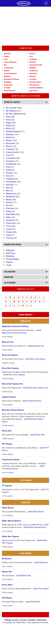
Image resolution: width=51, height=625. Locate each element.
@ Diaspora (11, 110)
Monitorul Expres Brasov (13, 410)
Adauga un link (11, 620)
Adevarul (7, 53)
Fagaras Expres (9, 396)
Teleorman (11, 222)
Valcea (9, 231)
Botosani (10, 134)
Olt (7, 205)
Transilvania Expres (10, 459)
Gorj (8, 175)
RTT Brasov (7, 443)
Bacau (9, 125)
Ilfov (8, 190)
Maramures (11, 193)
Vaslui (9, 234)
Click (6, 59)
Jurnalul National (10, 73)
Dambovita (11, 163)
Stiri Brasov (7, 597)
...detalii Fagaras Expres (31, 400)
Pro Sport (32, 79)
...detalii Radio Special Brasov (34, 527)
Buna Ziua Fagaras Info (12, 383)
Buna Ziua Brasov (10, 355)
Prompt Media (12, 258)
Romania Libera (35, 82)
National (32, 76)
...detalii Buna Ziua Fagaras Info (35, 387)
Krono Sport (7, 584)
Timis (8, 225)
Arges (9, 122)
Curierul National (10, 62)
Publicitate (42, 620)
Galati (9, 169)
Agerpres (10, 250)
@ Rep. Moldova (14, 113)
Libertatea (33, 73)
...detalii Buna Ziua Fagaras (13, 374)
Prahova (10, 208)
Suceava (10, 220)
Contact (23, 620)
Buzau (9, 146)
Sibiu (8, 217)
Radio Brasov (8, 507)
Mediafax (7, 76)
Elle (5, 65)
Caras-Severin (12, 152)
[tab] (25, 102)
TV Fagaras (7, 485)
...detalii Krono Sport (40, 588)
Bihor (8, 128)
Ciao (31, 56)
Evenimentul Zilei (35, 65)
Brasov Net (7, 571)
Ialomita (9, 184)
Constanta (11, 158)
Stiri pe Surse (34, 85)
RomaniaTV (8, 85)
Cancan (32, 53)
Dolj (8, 166)
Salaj (8, 211)
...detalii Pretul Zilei (37, 434)
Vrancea (10, 237)
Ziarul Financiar (9, 90)
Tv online (7, 87)
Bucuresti (10, 143)
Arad (8, 119)
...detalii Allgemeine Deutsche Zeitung (21, 331)
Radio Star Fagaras (10, 536)
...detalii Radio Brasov (35, 511)
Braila (9, 137)
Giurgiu (9, 172)
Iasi (7, 187)
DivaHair (32, 62)
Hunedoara (11, 181)
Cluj (8, 155)
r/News (9, 261)
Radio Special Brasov (11, 520)
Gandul (6, 70)
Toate (8, 264)
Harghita (10, 178)
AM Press (10, 253)
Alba (8, 116)
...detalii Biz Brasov (40, 562)
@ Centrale (11, 107)
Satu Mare (11, 214)
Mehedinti (10, 196)
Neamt (9, 202)
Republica (7, 82)
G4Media (32, 68)
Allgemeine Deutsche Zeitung (15, 326)
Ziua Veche (33, 90)
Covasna (10, 160)
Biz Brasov (7, 558)
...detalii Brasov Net (23, 575)
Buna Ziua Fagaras (10, 368)
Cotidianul (33, 59)
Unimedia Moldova (36, 87)
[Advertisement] (25, 26)
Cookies (32, 620)
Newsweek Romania (11, 79)
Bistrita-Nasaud (13, 131)
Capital (6, 56)
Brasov (9, 140)
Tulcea (9, 228)
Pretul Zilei (7, 430)
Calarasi (10, 149)
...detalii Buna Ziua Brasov (35, 359)
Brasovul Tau (8, 342)
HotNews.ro (33, 70)
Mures (9, 199)
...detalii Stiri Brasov (32, 601)
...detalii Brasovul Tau (35, 345)
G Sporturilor (8, 68)
